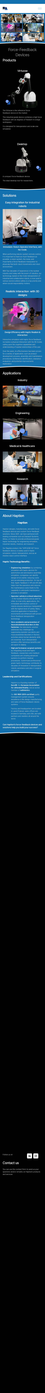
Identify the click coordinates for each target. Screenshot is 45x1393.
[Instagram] (35, 1155)
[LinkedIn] (29, 1155)
